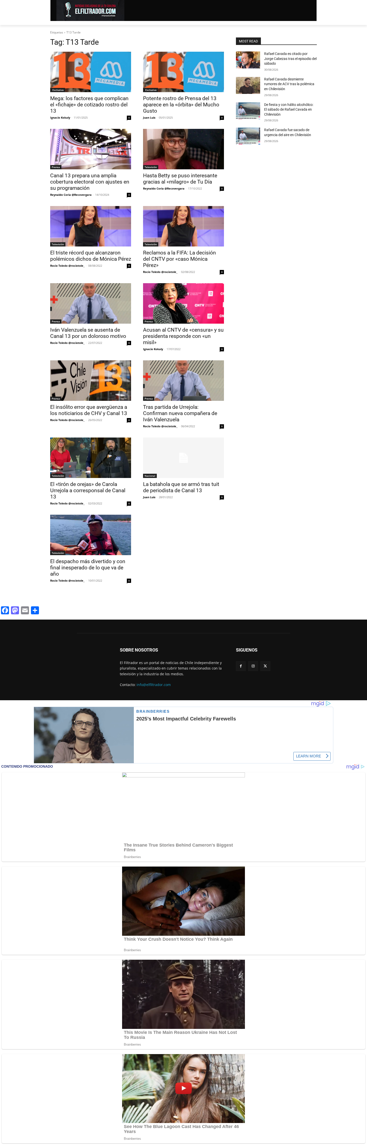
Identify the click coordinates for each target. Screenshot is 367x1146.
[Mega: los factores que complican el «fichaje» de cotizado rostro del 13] (90, 72)
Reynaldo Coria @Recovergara (71, 195)
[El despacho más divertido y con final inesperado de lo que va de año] (90, 535)
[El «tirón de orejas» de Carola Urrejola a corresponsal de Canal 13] (90, 458)
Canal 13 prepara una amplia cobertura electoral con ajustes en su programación (89, 182)
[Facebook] (241, 666)
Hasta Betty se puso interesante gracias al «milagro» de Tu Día (180, 179)
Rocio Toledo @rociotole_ (67, 265)
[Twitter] (265, 666)
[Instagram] (253, 666)
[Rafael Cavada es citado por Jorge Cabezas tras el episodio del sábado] (248, 59)
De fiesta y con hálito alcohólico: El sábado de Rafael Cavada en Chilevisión (288, 109)
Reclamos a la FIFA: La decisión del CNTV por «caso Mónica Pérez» (179, 259)
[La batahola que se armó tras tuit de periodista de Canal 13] (183, 458)
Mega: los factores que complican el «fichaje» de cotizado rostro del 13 (89, 104)
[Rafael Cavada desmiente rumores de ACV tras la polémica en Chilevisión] (248, 85)
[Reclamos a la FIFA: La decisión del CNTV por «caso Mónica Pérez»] (183, 226)
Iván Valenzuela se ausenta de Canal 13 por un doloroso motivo (88, 333)
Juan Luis (149, 117)
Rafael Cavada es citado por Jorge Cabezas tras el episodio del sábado (290, 58)
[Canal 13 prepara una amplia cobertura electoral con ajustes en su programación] (90, 149)
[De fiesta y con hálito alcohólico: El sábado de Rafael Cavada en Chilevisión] (248, 110)
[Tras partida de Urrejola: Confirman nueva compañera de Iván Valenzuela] (183, 380)
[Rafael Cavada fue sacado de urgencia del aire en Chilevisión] (248, 136)
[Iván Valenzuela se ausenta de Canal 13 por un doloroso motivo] (90, 303)
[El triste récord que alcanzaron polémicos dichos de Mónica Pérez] (90, 226)
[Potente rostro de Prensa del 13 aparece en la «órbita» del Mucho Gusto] (183, 72)
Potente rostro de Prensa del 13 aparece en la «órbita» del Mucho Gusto (181, 104)
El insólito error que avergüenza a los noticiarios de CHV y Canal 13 (88, 410)
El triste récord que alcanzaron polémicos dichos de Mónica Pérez (90, 256)
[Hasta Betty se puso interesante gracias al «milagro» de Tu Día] (183, 149)
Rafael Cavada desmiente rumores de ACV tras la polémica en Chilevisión (289, 84)
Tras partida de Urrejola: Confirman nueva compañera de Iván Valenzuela (180, 413)
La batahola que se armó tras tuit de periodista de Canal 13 (181, 487)
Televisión (151, 167)
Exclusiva (58, 90)
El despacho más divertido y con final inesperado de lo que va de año (87, 567)
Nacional (150, 475)
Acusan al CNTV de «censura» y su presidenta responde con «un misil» (183, 336)
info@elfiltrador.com (154, 684)
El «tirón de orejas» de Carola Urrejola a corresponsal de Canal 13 (87, 490)
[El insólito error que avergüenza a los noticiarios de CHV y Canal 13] (90, 380)
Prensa (56, 167)
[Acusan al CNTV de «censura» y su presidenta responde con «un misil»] (183, 303)
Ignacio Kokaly (60, 117)
